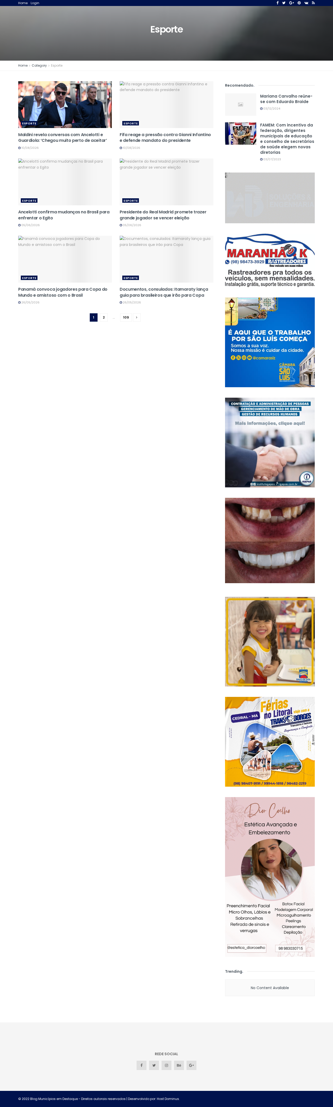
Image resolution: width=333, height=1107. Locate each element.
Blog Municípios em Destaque (54, 1099)
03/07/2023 (271, 159)
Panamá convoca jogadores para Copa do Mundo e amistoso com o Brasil (62, 292)
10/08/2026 (30, 148)
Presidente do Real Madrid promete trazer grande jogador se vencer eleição (163, 215)
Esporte (56, 65)
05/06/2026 (30, 225)
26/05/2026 (30, 302)
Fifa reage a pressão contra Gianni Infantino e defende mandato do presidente (165, 137)
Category (39, 65)
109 (126, 317)
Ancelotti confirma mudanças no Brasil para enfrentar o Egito (64, 215)
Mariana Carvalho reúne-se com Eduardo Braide (286, 98)
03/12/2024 (271, 108)
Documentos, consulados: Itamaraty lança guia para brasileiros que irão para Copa (164, 292)
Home (23, 3)
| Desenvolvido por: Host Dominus (152, 1099)
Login (35, 3)
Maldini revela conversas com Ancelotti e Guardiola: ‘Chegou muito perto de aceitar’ (62, 137)
